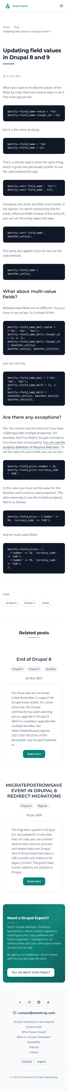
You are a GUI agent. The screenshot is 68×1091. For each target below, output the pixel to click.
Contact (34, 1052)
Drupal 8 (11, 603)
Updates (51, 669)
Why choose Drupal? (34, 1032)
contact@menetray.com (36, 1013)
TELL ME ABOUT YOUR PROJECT (31, 972)
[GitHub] (29, 1002)
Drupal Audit (34, 1027)
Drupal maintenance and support (34, 1021)
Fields (45, 603)
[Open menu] (61, 5)
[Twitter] (20, 1002)
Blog (16, 27)
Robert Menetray (47, 1077)
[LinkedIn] (38, 1002)
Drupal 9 (29, 603)
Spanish (27, 1061)
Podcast (34, 1047)
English (41, 1061)
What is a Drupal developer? (34, 1037)
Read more (34, 754)
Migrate (42, 806)
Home (6, 27)
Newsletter (34, 1042)
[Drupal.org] (48, 1002)
